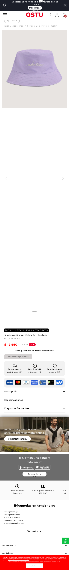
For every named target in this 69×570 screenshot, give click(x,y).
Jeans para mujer (11, 512)
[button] (57, 15)
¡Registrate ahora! (17, 438)
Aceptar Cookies (34, 565)
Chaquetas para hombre (14, 523)
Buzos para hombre (12, 517)
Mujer (6, 26)
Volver (15, 20)
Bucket (53, 26)
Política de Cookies (62, 558)
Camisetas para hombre (13, 520)
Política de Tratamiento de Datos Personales (18, 559)
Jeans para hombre (12, 515)
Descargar (34, 8)
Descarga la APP (34, 475)
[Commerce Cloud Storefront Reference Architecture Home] (34, 15)
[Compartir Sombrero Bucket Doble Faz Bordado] (6, 320)
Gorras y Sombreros (37, 26)
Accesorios (18, 26)
